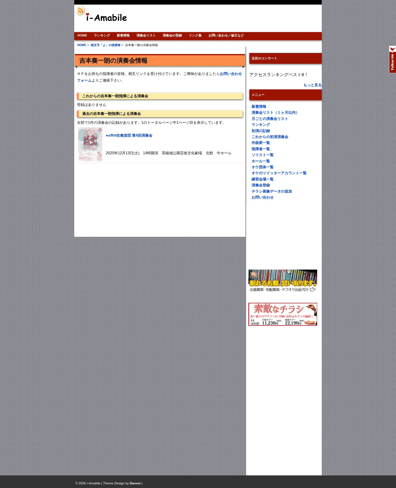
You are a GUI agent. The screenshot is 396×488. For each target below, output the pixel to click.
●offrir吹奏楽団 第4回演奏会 (129, 135)
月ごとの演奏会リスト (270, 119)
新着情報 (123, 35)
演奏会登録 (261, 185)
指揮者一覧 (261, 149)
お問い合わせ (263, 197)
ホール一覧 (261, 161)
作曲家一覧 (261, 143)
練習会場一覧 (263, 179)
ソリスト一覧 (263, 155)
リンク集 (195, 35)
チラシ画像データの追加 (272, 191)
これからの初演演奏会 (270, 137)
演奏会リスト (146, 35)
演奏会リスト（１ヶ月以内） (275, 112)
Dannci (135, 483)
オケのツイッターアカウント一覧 (279, 173)
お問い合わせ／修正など (226, 35)
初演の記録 (261, 131)
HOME (82, 35)
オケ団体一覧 (263, 167)
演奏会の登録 (172, 35)
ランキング (102, 35)
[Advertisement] (229, 18)
